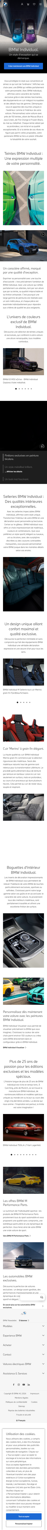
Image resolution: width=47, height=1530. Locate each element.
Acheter (7, 1345)
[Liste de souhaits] (34, 4)
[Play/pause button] (41, 446)
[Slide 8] (32, 1154)
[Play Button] (42, 234)
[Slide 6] (31, 388)
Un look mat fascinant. (17, 479)
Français (21, 1420)
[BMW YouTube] (23, 1385)
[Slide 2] (19, 388)
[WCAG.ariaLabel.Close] (41, 1297)
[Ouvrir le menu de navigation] (40, 4)
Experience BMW (12, 1335)
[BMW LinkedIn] (28, 1385)
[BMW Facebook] (13, 1385)
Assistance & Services (15, 1373)
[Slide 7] (29, 1154)
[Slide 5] (28, 388)
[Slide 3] (22, 388)
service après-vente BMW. (20, 1306)
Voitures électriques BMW (17, 1364)
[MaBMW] (22, 4)
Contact (7, 1354)
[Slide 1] (16, 388)
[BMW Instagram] (18, 1385)
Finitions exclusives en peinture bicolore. (22, 457)
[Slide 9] (35, 1154)
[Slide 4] (25, 388)
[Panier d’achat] (28, 4)
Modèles (7, 1326)
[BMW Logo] (5, 4)
